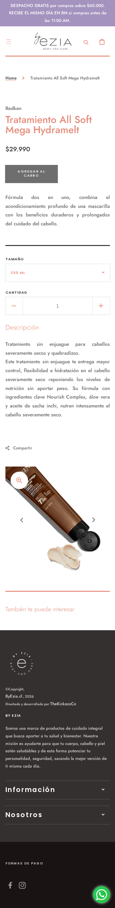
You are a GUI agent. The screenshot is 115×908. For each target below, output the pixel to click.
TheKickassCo (63, 704)
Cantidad (16, 292)
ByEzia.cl (13, 696)
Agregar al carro (31, 173)
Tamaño (14, 259)
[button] (8, 41)
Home (11, 78)
